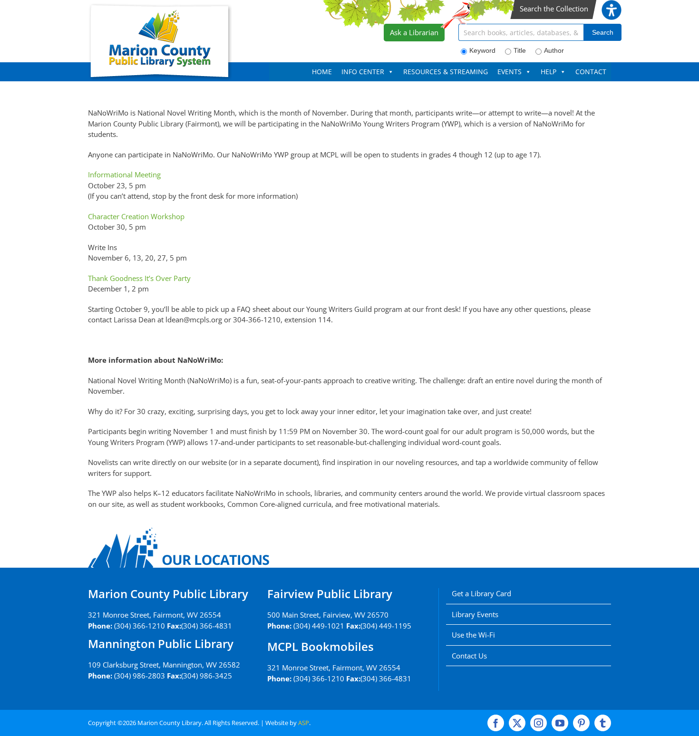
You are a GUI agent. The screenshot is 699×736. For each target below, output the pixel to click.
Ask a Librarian (414, 32)
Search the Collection (554, 8)
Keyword (482, 50)
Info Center (362, 71)
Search (602, 32)
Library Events (475, 614)
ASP (303, 722)
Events (509, 71)
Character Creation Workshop (136, 216)
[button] (611, 5)
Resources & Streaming (445, 71)
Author (554, 50)
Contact (590, 71)
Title (520, 50)
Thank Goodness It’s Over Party (139, 278)
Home (322, 71)
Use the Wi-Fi (473, 634)
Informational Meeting (124, 174)
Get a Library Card (481, 593)
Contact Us (469, 655)
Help (548, 71)
